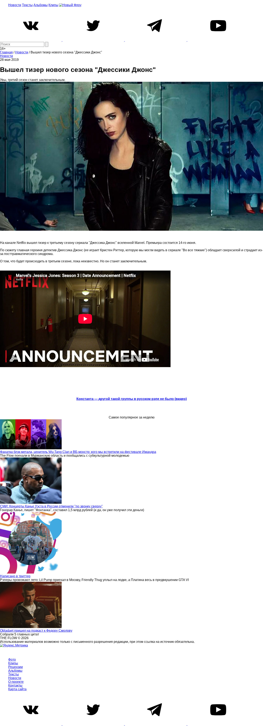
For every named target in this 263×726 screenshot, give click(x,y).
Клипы (53, 5)
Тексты (27, 5)
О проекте (16, 681)
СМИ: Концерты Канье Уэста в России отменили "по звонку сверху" (51, 506)
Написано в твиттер (15, 576)
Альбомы (40, 5)
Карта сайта (17, 689)
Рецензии (15, 667)
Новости (14, 5)
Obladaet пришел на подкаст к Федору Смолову (36, 630)
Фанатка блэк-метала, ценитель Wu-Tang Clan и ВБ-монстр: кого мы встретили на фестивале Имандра (78, 452)
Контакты (15, 685)
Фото (12, 659)
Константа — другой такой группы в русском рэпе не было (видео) (131, 399)
